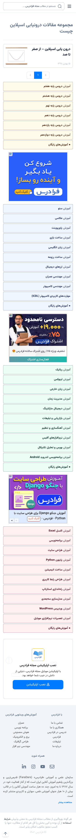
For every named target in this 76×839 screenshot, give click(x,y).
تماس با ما (57, 723)
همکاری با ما (57, 728)
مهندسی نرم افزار (21, 746)
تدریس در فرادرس (56, 732)
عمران (21, 723)
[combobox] (31, 6)
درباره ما (56, 746)
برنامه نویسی (21, 728)
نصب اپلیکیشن (36, 684)
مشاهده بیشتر (65, 802)
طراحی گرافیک (21, 742)
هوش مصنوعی (21, 732)
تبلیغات (57, 742)
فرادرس (57, 737)
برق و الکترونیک (21, 737)
